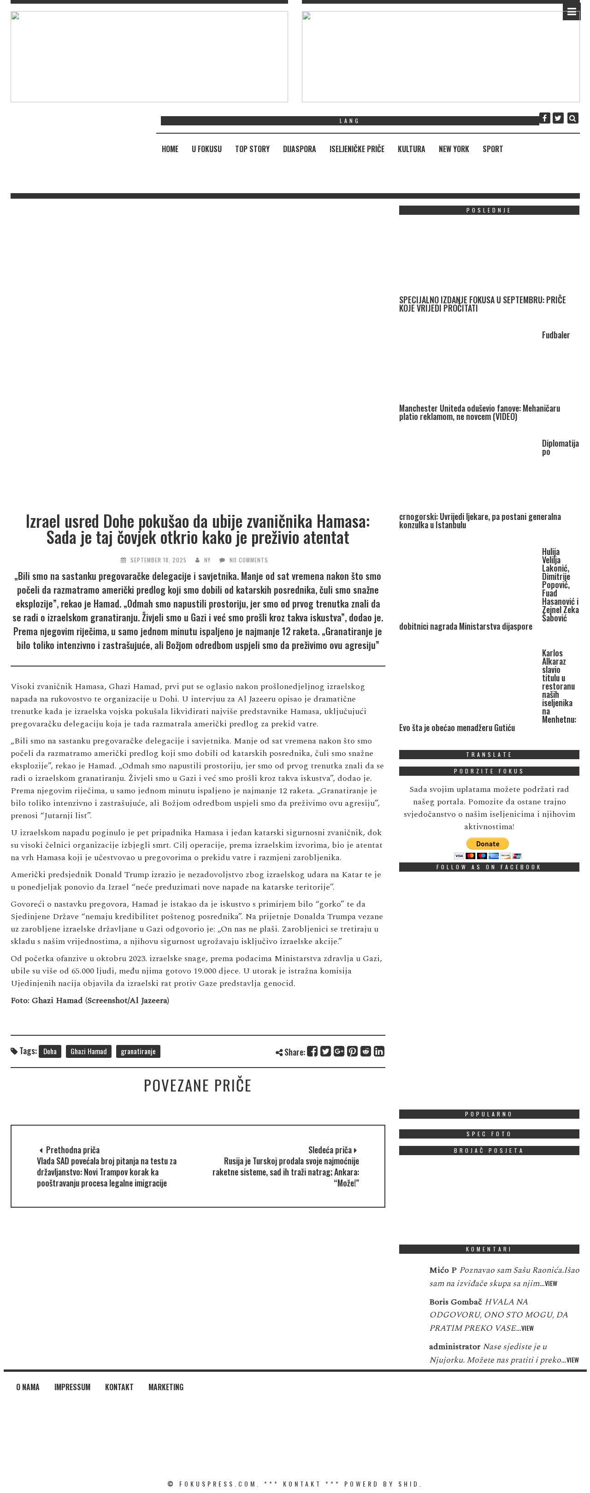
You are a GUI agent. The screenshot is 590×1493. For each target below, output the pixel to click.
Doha (50, 1050)
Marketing (165, 1387)
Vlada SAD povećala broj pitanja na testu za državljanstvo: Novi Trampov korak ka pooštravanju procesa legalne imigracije (107, 1172)
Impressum (72, 1387)
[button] (150, 56)
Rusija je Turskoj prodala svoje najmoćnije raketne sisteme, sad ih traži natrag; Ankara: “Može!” (285, 1172)
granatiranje (138, 1050)
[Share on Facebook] (313, 1051)
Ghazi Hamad (89, 1050)
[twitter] (558, 118)
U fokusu (207, 149)
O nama (28, 1387)
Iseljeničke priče (357, 149)
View (551, 1283)
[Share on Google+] (339, 1051)
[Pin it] (353, 1051)
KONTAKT (302, 1483)
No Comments (249, 560)
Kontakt (119, 1387)
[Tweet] (326, 1051)
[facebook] (544, 118)
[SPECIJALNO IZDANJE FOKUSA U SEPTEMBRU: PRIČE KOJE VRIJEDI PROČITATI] (468, 258)
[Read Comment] (409, 1276)
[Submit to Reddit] (366, 1051)
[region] (150, 56)
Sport (493, 149)
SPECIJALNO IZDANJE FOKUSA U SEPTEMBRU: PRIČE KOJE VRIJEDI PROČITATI (482, 304)
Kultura (411, 149)
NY (207, 560)
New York (454, 149)
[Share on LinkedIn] (379, 1051)
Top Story (252, 149)
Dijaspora (299, 149)
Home (170, 149)
